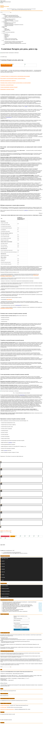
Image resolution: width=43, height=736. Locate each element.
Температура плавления (5, 591)
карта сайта (2, 544)
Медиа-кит (6, 36)
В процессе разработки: (18, 625)
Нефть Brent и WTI (4, 558)
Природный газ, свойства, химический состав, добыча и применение (15, 611)
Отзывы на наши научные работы (11, 38)
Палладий (3, 577)
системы (5, 450)
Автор (5, 56)
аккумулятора (22, 394)
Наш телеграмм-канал (4, 695)
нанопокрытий (18, 305)
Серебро (2, 574)
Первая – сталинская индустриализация (12, 16)
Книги (6, 28)
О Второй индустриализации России (11, 15)
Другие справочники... (5, 596)
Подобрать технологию (9, 23)
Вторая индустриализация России (4, 6)
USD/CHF (3, 566)
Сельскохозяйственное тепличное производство (12, 552)
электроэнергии (9, 117)
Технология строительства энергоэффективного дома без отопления (15, 553)
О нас (4, 33)
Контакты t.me (7, 34)
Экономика (2, 724)
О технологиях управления (9, 32)
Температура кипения (5, 588)
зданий (26, 106)
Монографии (7, 29)
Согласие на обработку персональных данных (13, 42)
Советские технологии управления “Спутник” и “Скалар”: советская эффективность (18, 605)
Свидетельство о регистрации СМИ (11, 39)
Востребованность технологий (10, 22)
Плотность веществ (4, 585)
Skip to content (2, 0)
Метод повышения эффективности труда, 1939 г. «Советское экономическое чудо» (17, 604)
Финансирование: (17, 623)
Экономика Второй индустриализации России (13, 17)
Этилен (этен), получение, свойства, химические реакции (13, 609)
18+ (3, 40)
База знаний (5, 26)
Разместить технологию (9, 25)
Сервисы (2, 734)
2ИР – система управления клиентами (9, 608)
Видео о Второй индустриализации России (8, 690)
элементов (26, 210)
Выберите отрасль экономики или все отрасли (20, 616)
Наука (4, 27)
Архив (4, 44)
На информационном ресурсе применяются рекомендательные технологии (13, 700)
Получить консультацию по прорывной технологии (14, 24)
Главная (4, 14)
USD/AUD (3, 563)
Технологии (5, 21)
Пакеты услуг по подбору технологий (11, 20)
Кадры (4, 31)
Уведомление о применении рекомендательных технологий (15, 43)
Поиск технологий (17, 620)
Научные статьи (7, 30)
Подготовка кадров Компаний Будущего (10, 607)
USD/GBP (3, 569)
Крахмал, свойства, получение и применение (11, 610)
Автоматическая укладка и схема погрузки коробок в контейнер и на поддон (16, 606)
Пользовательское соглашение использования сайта (14, 41)
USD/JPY (3, 561)
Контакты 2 (7, 35)
